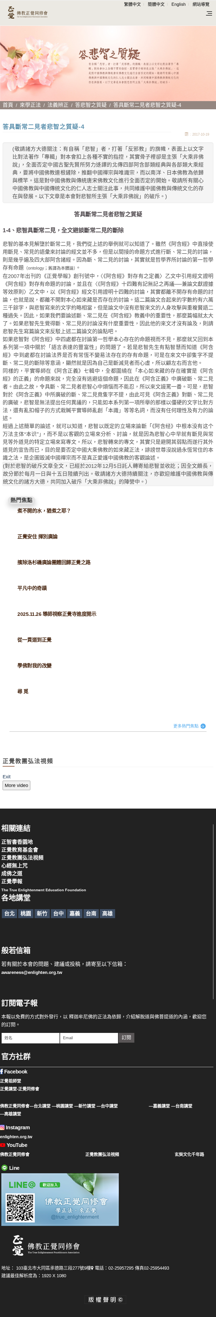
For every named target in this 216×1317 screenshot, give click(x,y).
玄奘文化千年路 (189, 1154)
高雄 (107, 914)
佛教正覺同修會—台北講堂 (25, 1105)
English (178, 4)
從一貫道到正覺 (34, 640)
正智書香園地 (17, 842)
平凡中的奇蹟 (32, 588)
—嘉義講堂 (159, 1105)
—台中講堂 (107, 1105)
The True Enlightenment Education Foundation (43, 890)
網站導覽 (201, 4)
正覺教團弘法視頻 (22, 858)
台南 (91, 914)
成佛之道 (11, 874)
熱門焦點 (22, 500)
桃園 (26, 914)
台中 (58, 914)
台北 (9, 914)
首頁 (8, 105)
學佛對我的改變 (34, 666)
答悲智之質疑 (91, 105)
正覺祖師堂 (10, 1080)
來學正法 (30, 105)
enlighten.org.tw (16, 1136)
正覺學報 (11, 881)
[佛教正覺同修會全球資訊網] (27, 13)
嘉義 (75, 914)
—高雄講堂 (10, 1113)
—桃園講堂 (62, 1105)
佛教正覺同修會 (15, 1154)
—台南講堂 (181, 1105)
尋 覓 (22, 691)
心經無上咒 (14, 866)
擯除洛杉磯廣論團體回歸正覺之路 (54, 562)
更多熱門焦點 (186, 726)
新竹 (42, 914)
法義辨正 (57, 105)
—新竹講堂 (84, 1105)
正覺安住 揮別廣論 (37, 536)
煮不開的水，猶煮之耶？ (44, 511)
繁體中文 (132, 4)
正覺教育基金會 (19, 850)
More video (16, 785)
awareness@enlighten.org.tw (31, 972)
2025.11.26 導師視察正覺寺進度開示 (56, 614)
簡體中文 (156, 4)
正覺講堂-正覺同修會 (19, 1088)
